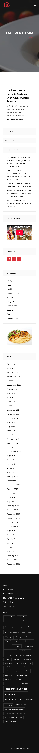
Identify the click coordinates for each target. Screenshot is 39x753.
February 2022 (13, 506)
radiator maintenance (11, 683)
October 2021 (12, 522)
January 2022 (12, 510)
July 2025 (11, 393)
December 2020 (13, 564)
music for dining (24, 671)
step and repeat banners (14, 709)
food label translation (10, 651)
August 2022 (12, 497)
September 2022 (14, 493)
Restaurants (12, 306)
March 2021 (11, 552)
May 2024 (11, 427)
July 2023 (11, 460)
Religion (10, 302)
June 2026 (11, 368)
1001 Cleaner (8, 590)
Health (9, 289)
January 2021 (12, 560)
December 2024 (13, 410)
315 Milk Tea (8, 602)
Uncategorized (13, 318)
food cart (17, 646)
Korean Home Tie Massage (23, 663)
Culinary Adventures (10, 620)
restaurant (24, 684)
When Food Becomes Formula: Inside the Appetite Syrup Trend (19, 203)
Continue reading (15, 119)
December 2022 (13, 481)
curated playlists (23, 620)
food (7, 646)
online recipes (8, 675)
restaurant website (13, 699)
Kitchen (10, 297)
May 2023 (11, 464)
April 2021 (11, 547)
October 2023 (12, 447)
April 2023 (11, 468)
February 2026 (13, 372)
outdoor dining (21, 675)
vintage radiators (9, 713)
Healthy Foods (13, 293)
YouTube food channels (11, 721)
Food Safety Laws (25, 651)
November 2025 (13, 377)
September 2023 (14, 452)
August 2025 (12, 389)
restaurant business (16, 688)
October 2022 (12, 489)
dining (25, 626)
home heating (27, 659)
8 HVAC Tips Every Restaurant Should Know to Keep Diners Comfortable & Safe (19, 193)
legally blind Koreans (10, 667)
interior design (9, 663)
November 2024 (13, 414)
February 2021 (12, 556)
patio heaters (8, 679)
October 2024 (12, 418)
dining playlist (8, 637)
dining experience (12, 632)
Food (9, 285)
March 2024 (12, 435)
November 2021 (13, 518)
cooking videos (22, 617)
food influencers (28, 646)
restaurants (10, 694)
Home (8, 38)
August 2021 (12, 531)
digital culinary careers (11, 627)
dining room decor (23, 637)
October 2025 (12, 381)
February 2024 (13, 439)
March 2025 (11, 406)
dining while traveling (11, 641)
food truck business (23, 655)
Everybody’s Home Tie (26, 641)
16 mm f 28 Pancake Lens (13, 598)
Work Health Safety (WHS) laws (13, 717)
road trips (29, 700)
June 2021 (11, 539)
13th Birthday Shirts (11, 594)
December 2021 (13, 514)
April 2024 (11, 431)
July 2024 (11, 422)
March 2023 (11, 472)
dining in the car (26, 632)
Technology (12, 314)
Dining (9, 281)
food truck (8, 655)
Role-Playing (8, 705)
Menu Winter (8, 606)
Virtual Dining (21, 713)
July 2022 (11, 502)
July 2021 (10, 535)
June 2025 (11, 397)
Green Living (16, 659)
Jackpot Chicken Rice (21, 748)
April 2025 (11, 402)
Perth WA (18, 679)
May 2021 (10, 543)
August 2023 (12, 456)
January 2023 (12, 477)
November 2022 (13, 485)
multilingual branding (11, 671)
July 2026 (11, 364)
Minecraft (22, 667)
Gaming (7, 659)
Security (9, 87)
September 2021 (13, 527)
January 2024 (12, 443)
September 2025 (14, 385)
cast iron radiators (9, 617)
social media (21, 705)
